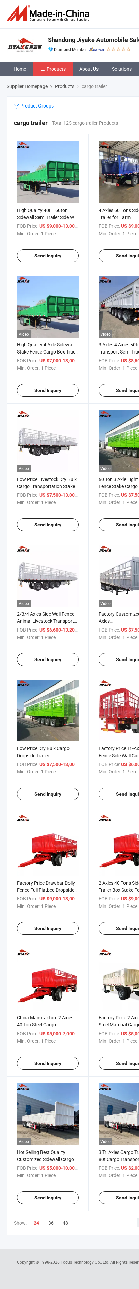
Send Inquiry (47, 255)
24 (36, 1223)
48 (65, 1223)
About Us (89, 69)
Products (56, 69)
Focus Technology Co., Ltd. (85, 1262)
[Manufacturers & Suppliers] (49, 13)
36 (51, 1223)
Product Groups (36, 105)
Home (19, 69)
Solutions (122, 69)
